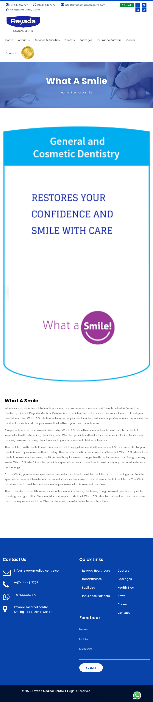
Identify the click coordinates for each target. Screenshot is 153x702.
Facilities (88, 588)
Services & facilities (47, 40)
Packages (86, 40)
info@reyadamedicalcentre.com (85, 5)
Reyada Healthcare (96, 571)
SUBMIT (91, 668)
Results (128, 5)
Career (130, 40)
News (121, 596)
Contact (10, 53)
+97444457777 (18, 5)
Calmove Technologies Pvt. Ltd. (75, 696)
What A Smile (83, 92)
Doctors (70, 40)
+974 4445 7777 (26, 583)
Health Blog (126, 588)
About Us (24, 40)
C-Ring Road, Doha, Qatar (24, 9)
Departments (92, 579)
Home (9, 40)
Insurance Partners (109, 40)
